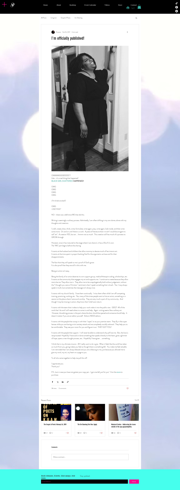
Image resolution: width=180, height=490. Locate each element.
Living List (54, 18)
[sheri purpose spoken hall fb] (176, 7)
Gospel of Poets (65, 18)
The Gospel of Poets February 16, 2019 (55, 424)
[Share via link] (68, 382)
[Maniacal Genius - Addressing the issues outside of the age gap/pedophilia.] (124, 412)
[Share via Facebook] (52, 382)
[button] (4, 4)
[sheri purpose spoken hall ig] (176, 15)
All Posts (43, 18)
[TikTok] (176, 3)
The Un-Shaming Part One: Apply (87, 424)
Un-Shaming (78, 18)
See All (137, 400)
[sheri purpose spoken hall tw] (176, 11)
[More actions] (127, 32)
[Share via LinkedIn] (63, 382)
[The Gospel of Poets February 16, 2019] (56, 412)
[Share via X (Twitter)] (58, 382)
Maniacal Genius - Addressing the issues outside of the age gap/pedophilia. (123, 425)
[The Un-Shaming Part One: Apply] (90, 412)
